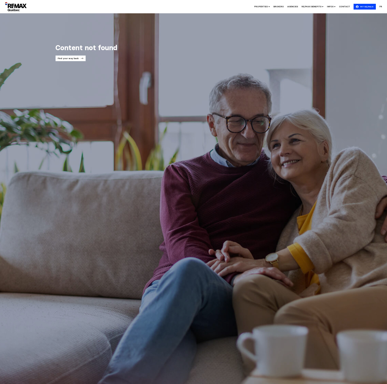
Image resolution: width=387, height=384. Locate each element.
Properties (261, 6)
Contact (344, 6)
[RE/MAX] (16, 6)
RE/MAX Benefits (312, 6)
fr (380, 6)
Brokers (278, 6)
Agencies (292, 6)
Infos (330, 6)
